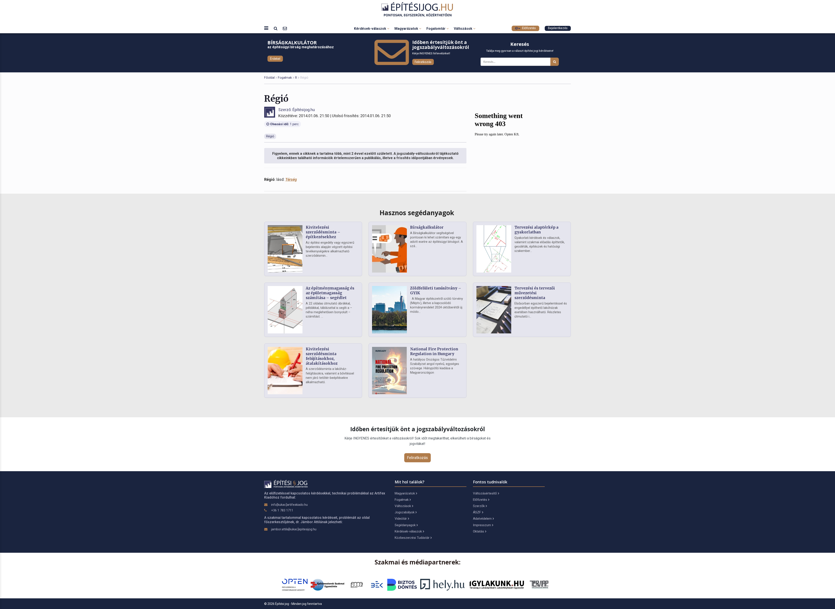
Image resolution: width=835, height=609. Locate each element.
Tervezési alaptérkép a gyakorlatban (536, 230)
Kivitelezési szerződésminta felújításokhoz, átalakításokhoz (321, 356)
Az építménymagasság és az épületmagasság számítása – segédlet (330, 293)
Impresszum (482, 525)
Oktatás (478, 531)
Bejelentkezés (558, 28)
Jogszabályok (404, 512)
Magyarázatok (406, 29)
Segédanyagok (405, 525)
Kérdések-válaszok (370, 29)
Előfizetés (528, 28)
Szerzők (479, 506)
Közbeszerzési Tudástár (412, 538)
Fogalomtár (436, 29)
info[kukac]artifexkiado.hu (289, 505)
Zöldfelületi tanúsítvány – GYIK (435, 290)
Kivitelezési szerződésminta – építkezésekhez (323, 232)
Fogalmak (285, 78)
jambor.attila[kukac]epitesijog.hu (293, 529)
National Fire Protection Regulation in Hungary (434, 351)
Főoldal (269, 78)
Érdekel (275, 58)
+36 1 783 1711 (282, 510)
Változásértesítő (485, 493)
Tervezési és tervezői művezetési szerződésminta (534, 293)
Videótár (401, 519)
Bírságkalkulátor (427, 227)
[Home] (417, 9)
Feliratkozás (423, 62)
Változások (463, 29)
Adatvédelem (482, 519)
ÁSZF (477, 512)
